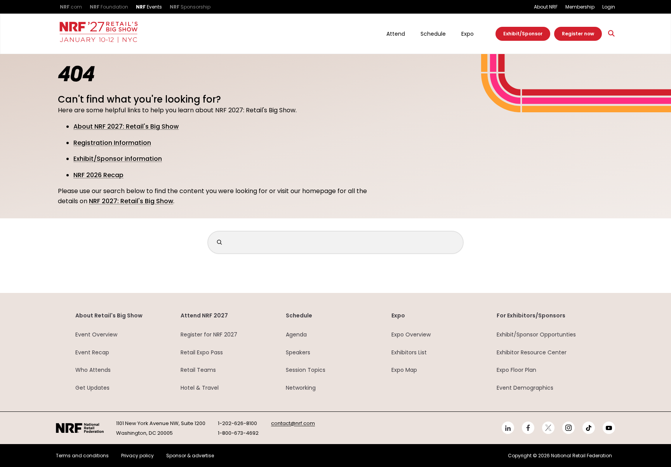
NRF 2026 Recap (98, 175)
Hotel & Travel (200, 388)
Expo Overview (411, 334)
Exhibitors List (409, 352)
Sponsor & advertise (190, 455)
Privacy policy (137, 455)
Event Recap (92, 352)
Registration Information (112, 142)
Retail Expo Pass (202, 352)
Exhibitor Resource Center (532, 352)
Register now (578, 33)
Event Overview (96, 334)
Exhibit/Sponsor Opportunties (536, 334)
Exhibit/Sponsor (522, 33)
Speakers (298, 352)
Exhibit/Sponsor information (117, 158)
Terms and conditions (82, 455)
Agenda (296, 334)
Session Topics (305, 370)
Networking (301, 388)
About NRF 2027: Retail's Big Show (126, 126)
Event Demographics (525, 388)
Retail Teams (198, 370)
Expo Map (404, 370)
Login (608, 6)
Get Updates (92, 388)
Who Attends (93, 370)
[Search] (611, 33)
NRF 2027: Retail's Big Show (131, 201)
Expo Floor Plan (516, 370)
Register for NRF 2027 (209, 334)
